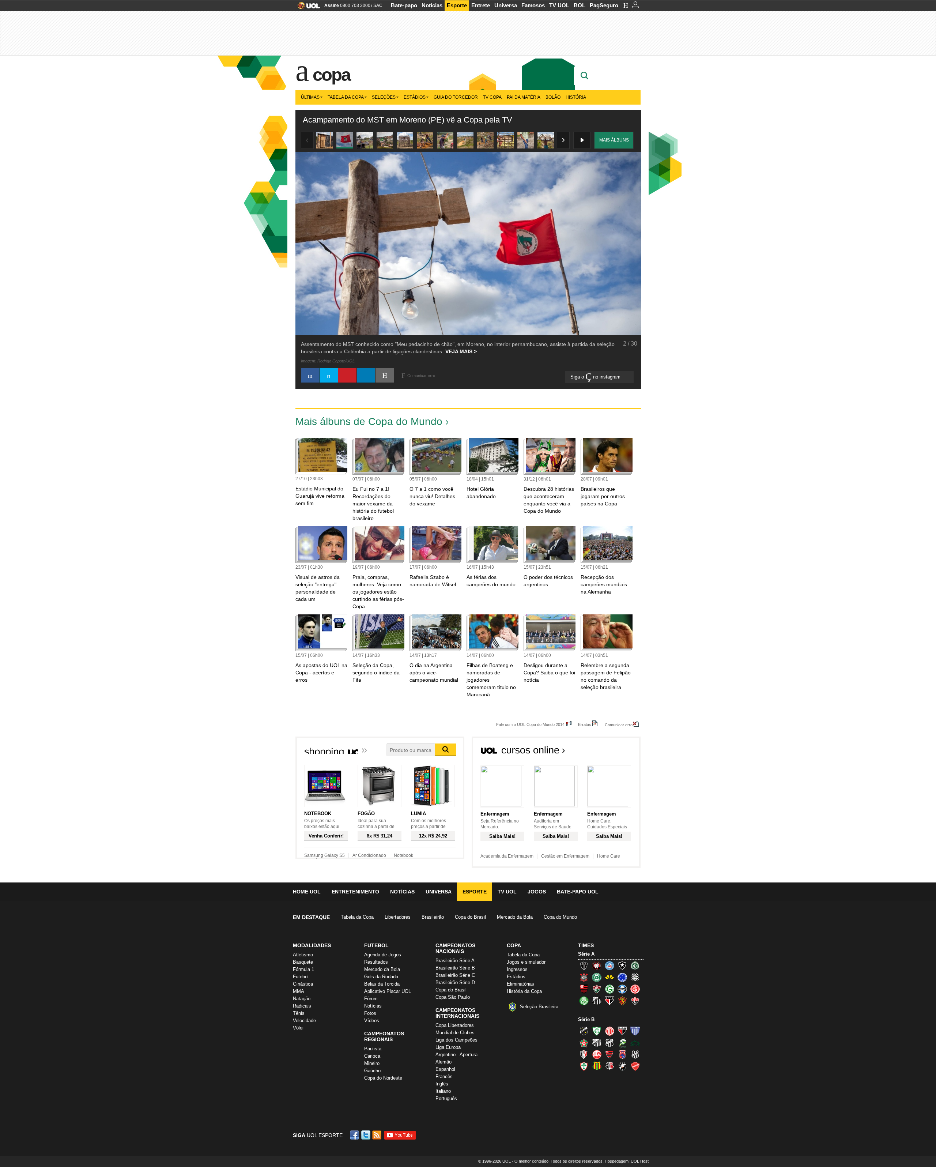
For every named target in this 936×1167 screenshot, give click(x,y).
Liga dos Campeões (456, 1040)
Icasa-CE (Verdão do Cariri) (635, 1043)
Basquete (303, 962)
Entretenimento (355, 892)
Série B (586, 1019)
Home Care (608, 856)
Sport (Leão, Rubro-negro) (622, 1000)
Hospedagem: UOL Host (627, 1161)
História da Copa (524, 991)
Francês (444, 1076)
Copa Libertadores (454, 1025)
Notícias (432, 5)
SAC (377, 5)
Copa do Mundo (560, 917)
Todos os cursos (616, 752)
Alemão (443, 1062)
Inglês (441, 1084)
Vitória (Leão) (635, 1000)
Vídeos (371, 1020)
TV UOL (559, 5)
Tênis (299, 1013)
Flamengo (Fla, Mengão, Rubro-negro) (584, 989)
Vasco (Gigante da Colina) (622, 1066)
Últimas (310, 97)
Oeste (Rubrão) (609, 1054)
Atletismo (303, 954)
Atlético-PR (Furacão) (597, 965)
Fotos (370, 1013)
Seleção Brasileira (539, 1006)
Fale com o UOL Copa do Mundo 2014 (530, 724)
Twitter (366, 1135)
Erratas (584, 724)
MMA (298, 991)
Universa (505, 5)
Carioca (372, 1056)
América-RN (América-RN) (609, 1031)
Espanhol (445, 1069)
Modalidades (312, 945)
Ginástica (303, 984)
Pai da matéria (523, 97)
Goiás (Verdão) (609, 989)
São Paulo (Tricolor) (609, 1000)
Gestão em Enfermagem (565, 856)
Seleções (384, 97)
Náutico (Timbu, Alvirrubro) (597, 1054)
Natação (301, 998)
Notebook (403, 855)
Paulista (372, 1048)
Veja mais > (461, 351)
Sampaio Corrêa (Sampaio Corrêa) (597, 1066)
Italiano (443, 1091)
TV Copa (492, 97)
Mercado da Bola (515, 917)
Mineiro (372, 1063)
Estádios (415, 97)
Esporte (457, 5)
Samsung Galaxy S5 (324, 855)
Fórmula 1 (303, 969)
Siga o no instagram (596, 377)
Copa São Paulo (452, 997)
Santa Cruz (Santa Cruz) (609, 1066)
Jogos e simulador (526, 962)
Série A (586, 954)
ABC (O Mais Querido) (584, 1031)
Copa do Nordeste (383, 1078)
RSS (377, 1135)
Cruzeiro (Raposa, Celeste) (622, 977)
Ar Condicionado (369, 855)
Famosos (533, 5)
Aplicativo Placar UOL (387, 991)
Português (446, 1098)
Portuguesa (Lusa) (584, 1066)
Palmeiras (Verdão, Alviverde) (584, 1000)
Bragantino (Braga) (597, 1043)
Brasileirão (433, 917)
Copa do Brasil (470, 917)
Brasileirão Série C (455, 975)
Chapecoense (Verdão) (635, 965)
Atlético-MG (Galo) (584, 965)
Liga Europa (448, 1047)
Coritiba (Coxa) (597, 977)
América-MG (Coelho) (597, 1031)
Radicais (302, 1006)
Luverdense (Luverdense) (622, 1043)
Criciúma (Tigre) (609, 977)
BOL (579, 5)
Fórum (371, 998)
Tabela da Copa (346, 97)
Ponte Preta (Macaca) (635, 1054)
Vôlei (298, 1028)
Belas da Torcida (382, 984)
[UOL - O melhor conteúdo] (306, 8)
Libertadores (398, 917)
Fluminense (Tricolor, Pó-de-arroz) (597, 989)
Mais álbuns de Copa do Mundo (368, 421)
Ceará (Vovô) (609, 1043)
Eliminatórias (520, 984)
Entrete (480, 5)
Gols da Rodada (381, 976)
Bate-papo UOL (578, 892)
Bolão (553, 97)
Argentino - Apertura (456, 1054)
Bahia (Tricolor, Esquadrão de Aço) (609, 965)
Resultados (376, 962)
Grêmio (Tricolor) (622, 989)
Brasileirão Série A (455, 960)
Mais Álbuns (614, 140)
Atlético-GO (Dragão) (622, 1031)
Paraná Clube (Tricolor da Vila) (622, 1054)
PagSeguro (604, 5)
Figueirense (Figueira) (635, 977)
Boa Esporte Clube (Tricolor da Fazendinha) (584, 1043)
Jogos (537, 892)
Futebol (301, 976)
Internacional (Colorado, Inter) (635, 989)
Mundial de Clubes (455, 1032)
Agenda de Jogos (382, 954)
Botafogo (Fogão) (622, 965)
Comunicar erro (619, 725)
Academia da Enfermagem (506, 856)
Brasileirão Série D (455, 982)
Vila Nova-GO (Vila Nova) (635, 1066)
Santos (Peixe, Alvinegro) (597, 1000)
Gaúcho (372, 1070)
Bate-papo (404, 5)
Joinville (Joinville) (584, 1054)
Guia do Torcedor (456, 97)
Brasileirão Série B (455, 968)
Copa (331, 75)
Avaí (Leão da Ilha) (635, 1031)
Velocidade (304, 1020)
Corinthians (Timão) (584, 977)
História (576, 97)
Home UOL (307, 892)
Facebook (355, 1135)
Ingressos (517, 969)
